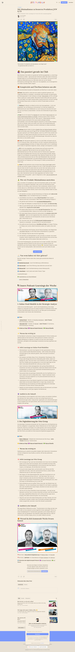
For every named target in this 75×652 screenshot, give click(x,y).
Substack (26, 649)
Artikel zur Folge (23, 328)
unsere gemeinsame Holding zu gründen (27, 116)
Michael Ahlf (22, 268)
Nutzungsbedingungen (44, 636)
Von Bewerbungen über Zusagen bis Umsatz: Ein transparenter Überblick (31, 611)
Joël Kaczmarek (23, 15)
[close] (48, 619)
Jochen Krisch (23, 320)
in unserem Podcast (24, 144)
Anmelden (71, 2)
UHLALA (53, 557)
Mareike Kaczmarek (24, 263)
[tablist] (23, 584)
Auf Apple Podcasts (46, 560)
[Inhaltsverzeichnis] (1, 326)
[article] (37, 604)
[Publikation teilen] (59, 2)
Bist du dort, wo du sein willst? (26, 601)
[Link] (16, 72)
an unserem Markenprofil (43, 201)
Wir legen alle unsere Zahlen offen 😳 (28, 610)
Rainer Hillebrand (23, 439)
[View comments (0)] (21, 19)
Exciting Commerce (39, 320)
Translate (20, 7)
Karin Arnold (49, 115)
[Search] (57, 2)
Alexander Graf (23, 323)
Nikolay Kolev (44, 554)
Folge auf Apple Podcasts (36, 328)
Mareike (35, 115)
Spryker (36, 323)
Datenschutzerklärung (39, 638)
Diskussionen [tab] (27, 598)
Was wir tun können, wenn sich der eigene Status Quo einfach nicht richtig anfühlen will (32, 603)
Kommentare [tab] (20, 584)
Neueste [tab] (22, 598)
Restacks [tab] (25, 584)
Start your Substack (33, 646)
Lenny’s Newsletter (24, 279)
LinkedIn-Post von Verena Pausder (43, 129)
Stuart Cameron (44, 557)
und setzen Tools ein (24, 231)
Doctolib (52, 554)
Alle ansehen (21, 627)
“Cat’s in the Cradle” (47, 164)
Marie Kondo (45, 96)
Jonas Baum (22, 271)
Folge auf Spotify (49, 328)
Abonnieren (64, 2)
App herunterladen (43, 646)
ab (50, 201)
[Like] (19, 19)
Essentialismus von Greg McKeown (27, 276)
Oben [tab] (19, 598)
